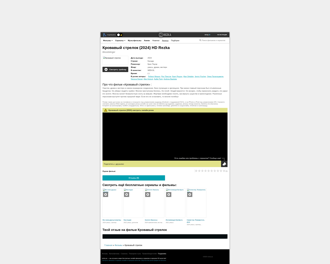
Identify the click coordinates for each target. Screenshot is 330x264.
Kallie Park (158, 79)
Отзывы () (134, 178)
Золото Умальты (151, 220)
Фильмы (107, 40)
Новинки (155, 40)
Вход (206, 34)
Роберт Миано (154, 76)
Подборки (175, 40)
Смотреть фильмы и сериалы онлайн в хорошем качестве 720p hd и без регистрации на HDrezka (134, 260)
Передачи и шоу (135, 254)
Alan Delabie (188, 76)
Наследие (127, 220)
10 (224, 170)
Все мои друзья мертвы (112, 220)
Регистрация (222, 34)
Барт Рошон (177, 76)
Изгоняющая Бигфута (174, 220)
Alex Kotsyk (148, 79)
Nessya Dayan (137, 79)
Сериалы (119, 40)
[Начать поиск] (200, 40)
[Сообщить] (224, 164)
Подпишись (111, 35)
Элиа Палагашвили (215, 76)
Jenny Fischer (200, 76)
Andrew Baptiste (170, 79)
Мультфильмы (134, 40)
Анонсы (165, 40)
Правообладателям (149, 254)
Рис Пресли (166, 76)
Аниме (147, 40)
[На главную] (165, 34)
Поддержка (162, 254)
